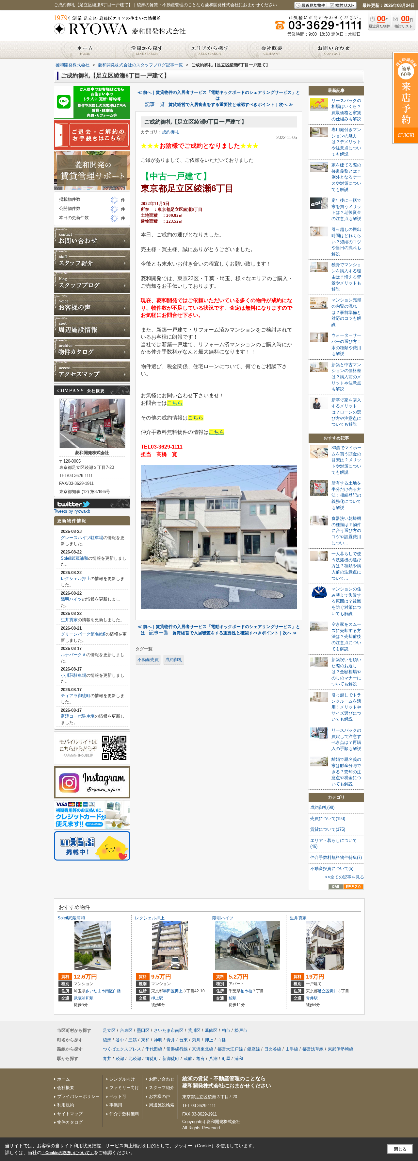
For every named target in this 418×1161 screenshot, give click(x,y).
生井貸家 (69, 619)
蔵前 (188, 1058)
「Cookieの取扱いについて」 (67, 1153)
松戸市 (240, 1030)
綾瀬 (107, 1039)
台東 (183, 1039)
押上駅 (157, 998)
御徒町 (151, 1058)
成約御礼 (170, 131)
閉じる (400, 1149)
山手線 (291, 1049)
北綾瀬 (134, 1058)
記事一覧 (155, 104)
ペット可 (117, 1096)
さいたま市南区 (99, 991)
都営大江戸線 (230, 1049)
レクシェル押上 (75, 578)
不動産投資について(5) (331, 868)
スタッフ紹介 (161, 1087)
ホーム (63, 1079)
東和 (145, 1039)
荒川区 (194, 1030)
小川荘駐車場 (73, 675)
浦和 (238, 1058)
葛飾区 (211, 1030)
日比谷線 (272, 1049)
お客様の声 (159, 1096)
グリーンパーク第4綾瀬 (83, 634)
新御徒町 (170, 1058)
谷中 (120, 1039)
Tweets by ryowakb (72, 511)
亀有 (200, 1058)
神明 (158, 1039)
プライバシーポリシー (78, 1096)
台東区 (126, 1030)
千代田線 (153, 1049)
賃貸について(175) (327, 829)
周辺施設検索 (161, 1104)
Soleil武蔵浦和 (74, 558)
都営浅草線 (313, 1049)
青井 (333, 991)
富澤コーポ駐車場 (78, 716)
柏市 (244, 991)
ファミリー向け (124, 1087)
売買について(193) (327, 818)
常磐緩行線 (177, 1049)
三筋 (132, 1039)
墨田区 (169, 991)
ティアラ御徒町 (75, 695)
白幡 (117, 991)
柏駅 (232, 998)
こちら (175, 403)
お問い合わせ (161, 1079)
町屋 (226, 1058)
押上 (179, 991)
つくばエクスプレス (122, 1049)
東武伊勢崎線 (340, 1049)
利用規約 (65, 1104)
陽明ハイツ (71, 599)
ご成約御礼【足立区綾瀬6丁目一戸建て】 (195, 122)
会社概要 (65, 1087)
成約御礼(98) (322, 807)
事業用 (115, 1104)
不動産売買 (148, 659)
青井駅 (312, 998)
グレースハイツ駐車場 (82, 537)
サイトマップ (70, 1113)
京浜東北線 (202, 1049)
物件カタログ (70, 1122)
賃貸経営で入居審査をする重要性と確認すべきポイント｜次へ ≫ (231, 104)
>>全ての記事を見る (344, 877)
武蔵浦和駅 (83, 998)
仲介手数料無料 (124, 1113)
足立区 (324, 991)
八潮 (213, 1058)
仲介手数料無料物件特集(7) (336, 857)
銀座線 (253, 1049)
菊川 (196, 1039)
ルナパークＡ (73, 654)
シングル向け (122, 1079)
